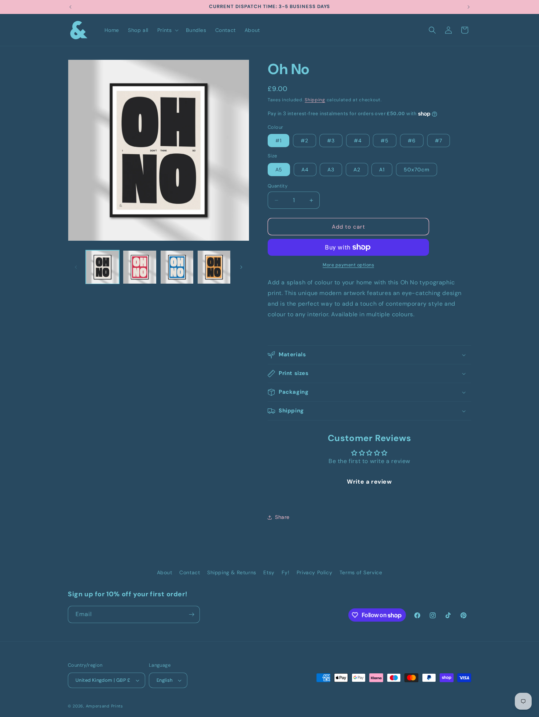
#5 (385, 140)
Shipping (315, 100)
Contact (189, 572)
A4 (305, 169)
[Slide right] (241, 267)
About (164, 572)
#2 (304, 140)
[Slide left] (76, 267)
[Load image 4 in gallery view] (214, 267)
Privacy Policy (314, 572)
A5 (278, 169)
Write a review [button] (369, 481)
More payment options (348, 265)
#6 (412, 140)
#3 (331, 140)
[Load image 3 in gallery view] (177, 267)
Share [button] (282, 517)
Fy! (285, 572)
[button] (167, 30)
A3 (330, 169)
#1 (278, 140)
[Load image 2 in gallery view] (139, 267)
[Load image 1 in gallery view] (102, 267)
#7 (438, 140)
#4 (358, 140)
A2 (356, 169)
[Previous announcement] (70, 7)
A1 (382, 169)
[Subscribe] (191, 614)
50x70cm (416, 169)
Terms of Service (361, 572)
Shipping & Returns (231, 572)
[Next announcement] (469, 7)
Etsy (268, 572)
